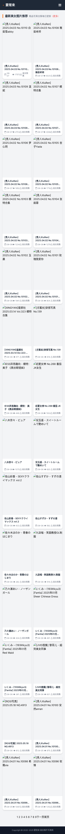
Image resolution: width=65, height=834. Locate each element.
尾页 (46, 817)
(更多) (55, 16)
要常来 (10, 5)
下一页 (40, 817)
